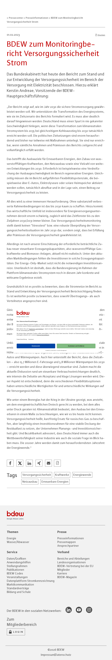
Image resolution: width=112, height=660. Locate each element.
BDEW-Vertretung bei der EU (75, 566)
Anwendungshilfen (19, 562)
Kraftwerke (62, 474)
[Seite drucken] (57, 463)
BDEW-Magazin (67, 577)
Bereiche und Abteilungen (73, 558)
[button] (10, 463)
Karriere (62, 573)
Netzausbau (29, 481)
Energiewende (82, 474)
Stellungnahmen (17, 566)
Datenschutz (63, 654)
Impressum (47, 654)
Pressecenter (16, 17)
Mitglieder (63, 569)
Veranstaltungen (17, 577)
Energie (11, 538)
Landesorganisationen (71, 562)
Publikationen (15, 569)
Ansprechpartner (68, 545)
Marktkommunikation (20, 584)
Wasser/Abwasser (18, 542)
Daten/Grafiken (16, 558)
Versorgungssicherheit (36, 474)
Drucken (101, 35)
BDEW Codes (15, 573)
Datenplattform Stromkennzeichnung (30, 580)
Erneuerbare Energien (55, 481)
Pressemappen (66, 542)
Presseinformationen (37, 17)
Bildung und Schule (19, 592)
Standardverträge (18, 588)
